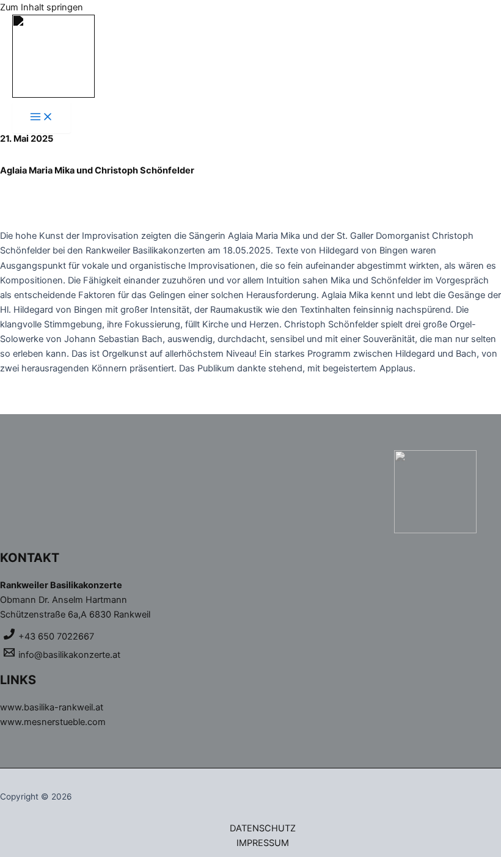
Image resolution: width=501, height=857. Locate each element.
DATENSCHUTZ (263, 828)
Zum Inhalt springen (41, 7)
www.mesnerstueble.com (53, 722)
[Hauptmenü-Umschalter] (41, 117)
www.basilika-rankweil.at (51, 707)
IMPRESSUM (262, 842)
